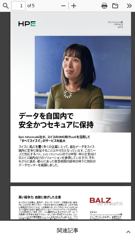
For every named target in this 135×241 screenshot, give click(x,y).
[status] (18, 5)
